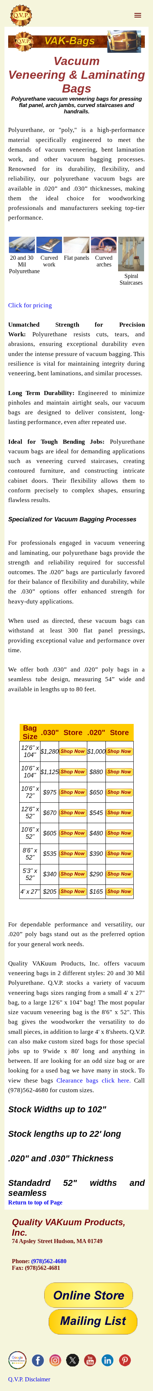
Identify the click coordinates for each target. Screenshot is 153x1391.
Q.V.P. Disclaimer (29, 1379)
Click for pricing (30, 305)
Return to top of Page (35, 1202)
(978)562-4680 (48, 1261)
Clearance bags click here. (93, 1080)
